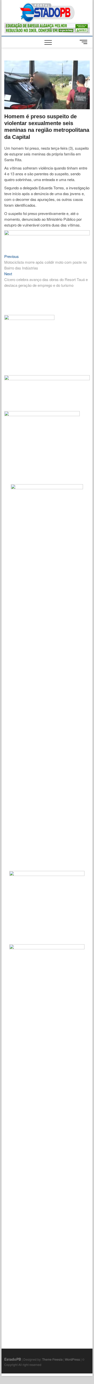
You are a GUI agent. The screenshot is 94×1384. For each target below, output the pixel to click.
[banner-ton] (47, 233)
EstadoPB (12, 1359)
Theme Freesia (52, 1359)
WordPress (72, 1359)
